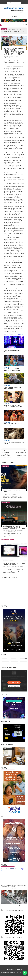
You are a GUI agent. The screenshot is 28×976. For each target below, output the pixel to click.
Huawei (8, 57)
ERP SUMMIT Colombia (11, 494)
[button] (25, 973)
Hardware (4, 539)
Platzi (7, 531)
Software (7, 466)
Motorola (12, 568)
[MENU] (1, 25)
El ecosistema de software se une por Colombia (11, 490)
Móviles (6, 36)
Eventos (2, 36)
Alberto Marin (19, 56)
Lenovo (8, 568)
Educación (4, 502)
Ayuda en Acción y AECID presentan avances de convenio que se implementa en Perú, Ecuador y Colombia (21, 454)
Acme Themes (14, 973)
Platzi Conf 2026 (13, 531)
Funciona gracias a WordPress (8, 972)
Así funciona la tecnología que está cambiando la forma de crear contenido (14, 564)
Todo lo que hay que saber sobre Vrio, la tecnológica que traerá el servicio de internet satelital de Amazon (7, 454)
